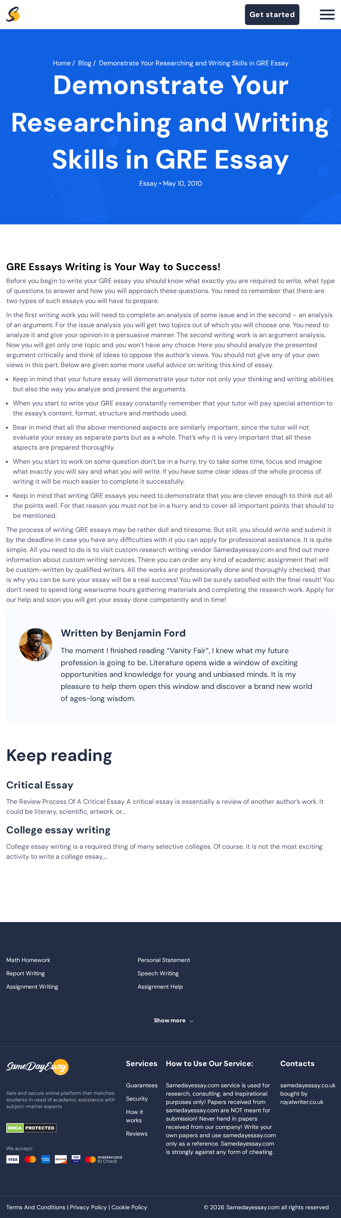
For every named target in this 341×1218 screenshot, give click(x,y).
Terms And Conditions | (38, 1207)
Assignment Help (160, 986)
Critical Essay (40, 784)
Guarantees (142, 1085)
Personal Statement (164, 960)
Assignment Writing (32, 986)
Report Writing (25, 973)
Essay (148, 183)
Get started (272, 15)
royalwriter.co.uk (302, 1102)
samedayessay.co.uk (308, 1085)
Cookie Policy (129, 1207)
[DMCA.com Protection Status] (37, 1128)
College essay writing (58, 829)
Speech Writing (158, 973)
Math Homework (28, 960)
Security (137, 1098)
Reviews (137, 1133)
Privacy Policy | (90, 1207)
